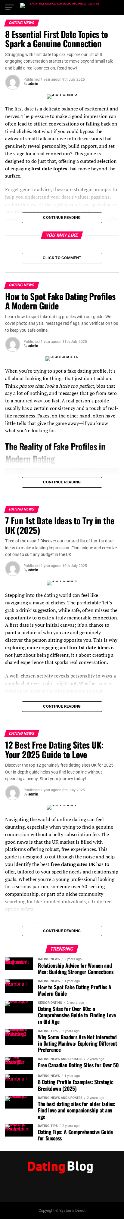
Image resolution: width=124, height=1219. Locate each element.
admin (33, 84)
